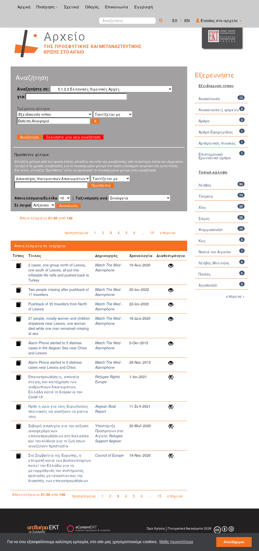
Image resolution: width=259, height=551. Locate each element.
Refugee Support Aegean (109, 438)
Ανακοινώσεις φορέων (219, 109)
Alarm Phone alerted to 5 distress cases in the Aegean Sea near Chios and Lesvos (57, 347)
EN (187, 20)
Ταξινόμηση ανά (91, 197)
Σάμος (204, 218)
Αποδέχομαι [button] (234, 542)
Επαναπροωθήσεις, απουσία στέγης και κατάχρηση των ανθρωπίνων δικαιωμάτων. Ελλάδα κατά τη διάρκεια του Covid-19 (55, 386)
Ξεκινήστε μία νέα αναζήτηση (73, 137)
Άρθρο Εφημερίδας (216, 131)
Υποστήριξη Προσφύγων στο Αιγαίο (109, 430)
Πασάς (205, 274)
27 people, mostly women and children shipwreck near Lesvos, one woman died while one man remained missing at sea (59, 326)
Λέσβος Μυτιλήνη (214, 262)
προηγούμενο (76, 232)
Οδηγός (92, 6)
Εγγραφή (143, 6)
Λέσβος (205, 185)
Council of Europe (109, 455)
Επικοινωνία (116, 6)
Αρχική (23, 6)
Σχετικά (71, 6)
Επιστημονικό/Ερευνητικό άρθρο (215, 156)
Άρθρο (204, 120)
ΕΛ (174, 20)
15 (152, 232)
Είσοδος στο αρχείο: (219, 20)
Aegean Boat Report (105, 409)
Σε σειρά (22, 205)
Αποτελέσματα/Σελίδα (35, 197)
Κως (202, 240)
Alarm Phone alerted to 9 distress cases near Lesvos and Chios (55, 365)
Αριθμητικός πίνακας (217, 143)
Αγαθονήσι (208, 285)
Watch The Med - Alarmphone (109, 267)
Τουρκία (206, 196)
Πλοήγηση (45, 6)
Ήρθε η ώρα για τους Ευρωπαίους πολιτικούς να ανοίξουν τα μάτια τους (58, 411)
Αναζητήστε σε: (33, 89)
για (21, 96)
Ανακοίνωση (209, 98)
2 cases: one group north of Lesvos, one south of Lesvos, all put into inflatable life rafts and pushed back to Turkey (58, 272)
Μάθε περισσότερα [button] (176, 542)
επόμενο (167, 232)
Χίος (202, 207)
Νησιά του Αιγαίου (215, 251)
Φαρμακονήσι (211, 229)
